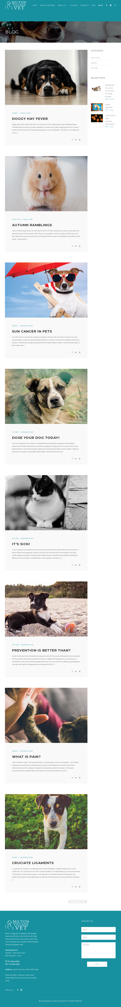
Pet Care (15, 432)
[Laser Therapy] (97, 107)
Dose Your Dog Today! (35, 438)
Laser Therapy (108, 106)
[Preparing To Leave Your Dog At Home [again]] (97, 88)
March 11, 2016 (27, 219)
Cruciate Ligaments (33, 863)
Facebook (17, 990)
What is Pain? (26, 757)
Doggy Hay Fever (30, 119)
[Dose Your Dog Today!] (46, 396)
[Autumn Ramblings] (46, 183)
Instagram (21, 990)
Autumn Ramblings (32, 225)
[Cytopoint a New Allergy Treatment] (97, 118)
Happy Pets (16, 219)
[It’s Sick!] (46, 502)
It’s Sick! (21, 544)
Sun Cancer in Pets (32, 331)
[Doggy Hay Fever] (46, 77)
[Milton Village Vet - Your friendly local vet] (15, 5)
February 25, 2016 (26, 326)
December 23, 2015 (27, 432)
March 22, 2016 (25, 113)
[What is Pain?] (46, 715)
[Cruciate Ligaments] (46, 821)
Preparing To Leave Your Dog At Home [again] (110, 90)
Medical (15, 113)
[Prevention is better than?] (46, 609)
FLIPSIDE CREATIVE (75, 1001)
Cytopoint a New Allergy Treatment (110, 120)
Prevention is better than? (41, 650)
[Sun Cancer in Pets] (46, 290)
